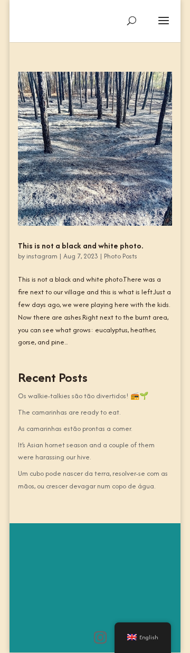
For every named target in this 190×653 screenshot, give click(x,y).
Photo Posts (120, 256)
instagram (42, 256)
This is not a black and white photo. (80, 245)
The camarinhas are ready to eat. (69, 412)
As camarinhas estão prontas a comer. (75, 429)
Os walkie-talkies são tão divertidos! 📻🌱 (83, 396)
